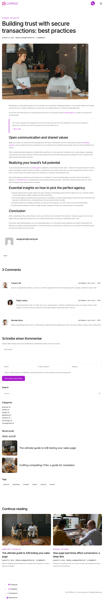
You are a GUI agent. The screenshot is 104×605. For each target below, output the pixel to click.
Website (74, 367)
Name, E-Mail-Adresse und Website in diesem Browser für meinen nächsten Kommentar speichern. (38, 372)
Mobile (35, 484)
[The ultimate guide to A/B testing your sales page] (26, 529)
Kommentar (8, 349)
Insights (4, 412)
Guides (4, 410)
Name (6, 367)
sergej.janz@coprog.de (24, 38)
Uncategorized (7, 423)
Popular (43, 484)
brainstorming (22, 180)
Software (5, 418)
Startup (52, 484)
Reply (99, 283)
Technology (15, 18)
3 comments (40, 38)
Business (5, 18)
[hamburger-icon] (101, 3)
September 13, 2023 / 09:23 (86, 283)
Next (5, 255)
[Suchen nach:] (52, 393)
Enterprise (16, 484)
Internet (26, 484)
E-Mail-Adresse (43, 367)
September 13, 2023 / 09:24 (86, 300)
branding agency (69, 113)
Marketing (5, 415)
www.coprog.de (82, 592)
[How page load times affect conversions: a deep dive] (77, 529)
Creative (6, 484)
